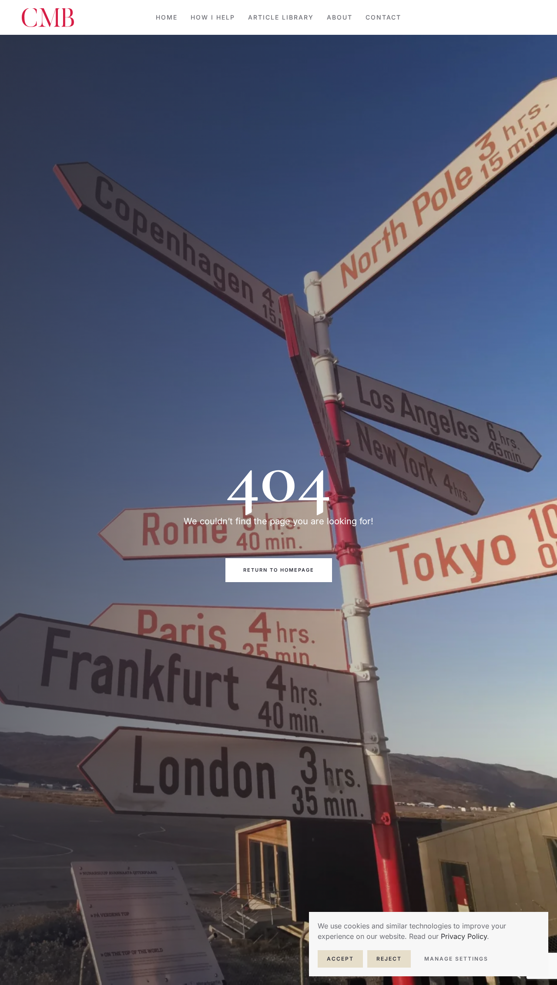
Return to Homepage (278, 570)
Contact (383, 17)
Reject (389, 958)
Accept (340, 958)
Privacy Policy (464, 936)
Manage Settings (456, 958)
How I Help (213, 17)
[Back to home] (48, 17)
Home (167, 17)
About (339, 17)
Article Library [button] (281, 17)
